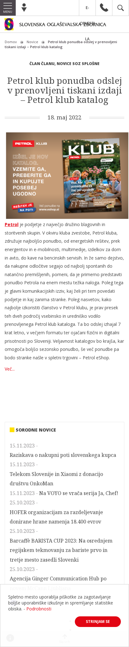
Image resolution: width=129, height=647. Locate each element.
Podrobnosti (38, 609)
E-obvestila (87, 10)
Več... (10, 369)
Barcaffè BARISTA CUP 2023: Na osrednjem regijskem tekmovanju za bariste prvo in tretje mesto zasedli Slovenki (61, 550)
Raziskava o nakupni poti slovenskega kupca (63, 455)
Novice (32, 41)
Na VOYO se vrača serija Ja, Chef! (78, 493)
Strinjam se (98, 621)
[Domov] (64, 25)
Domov (11, 41)
